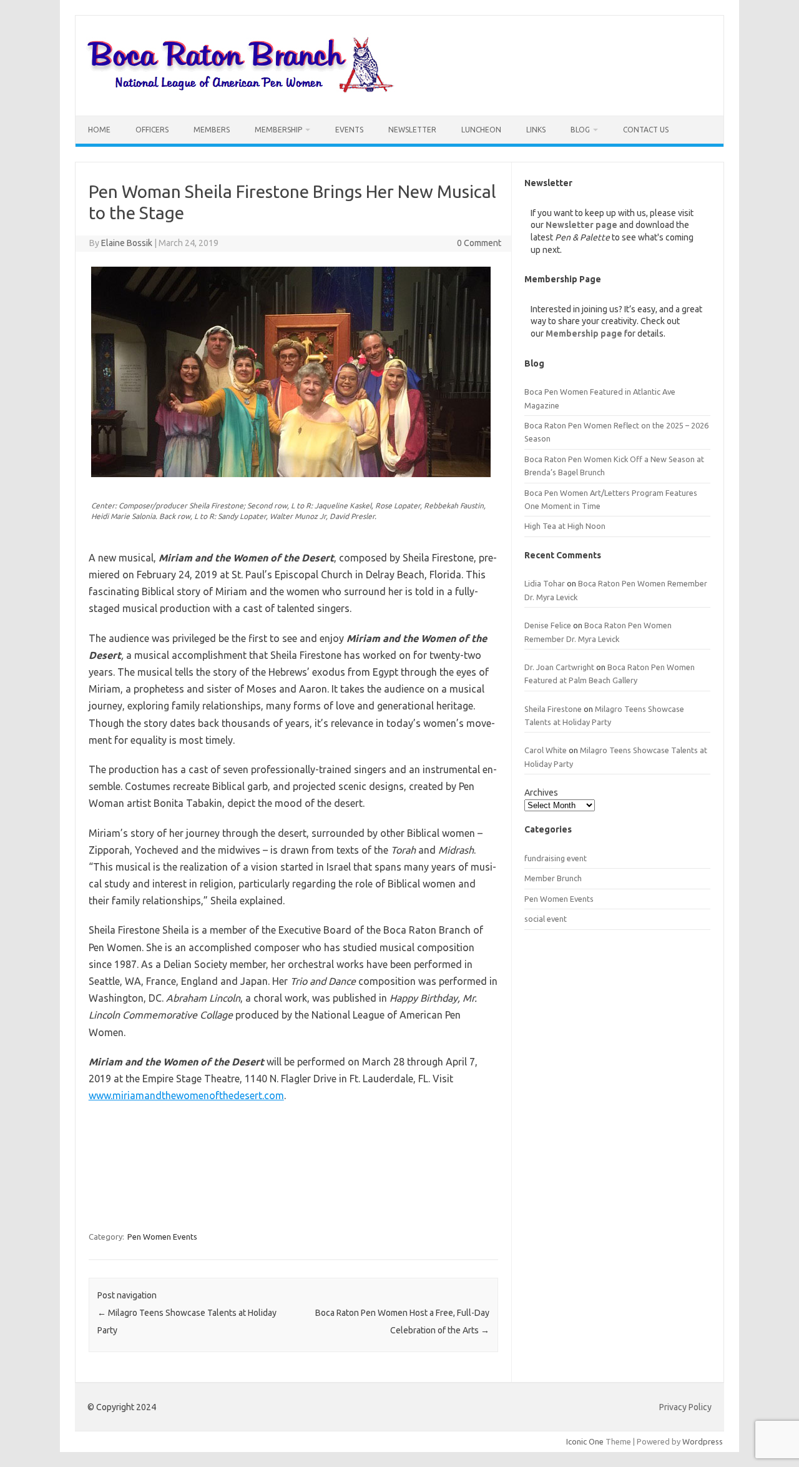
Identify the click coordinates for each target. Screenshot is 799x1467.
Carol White (545, 750)
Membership (278, 130)
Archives (541, 793)
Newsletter (412, 130)
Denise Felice (547, 625)
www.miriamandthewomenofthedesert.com (186, 1095)
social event (545, 918)
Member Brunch (553, 878)
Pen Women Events (162, 1236)
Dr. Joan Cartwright (559, 667)
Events (349, 130)
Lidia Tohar (544, 583)
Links (536, 130)
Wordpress (702, 1441)
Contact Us (646, 130)
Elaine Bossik (126, 243)
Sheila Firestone (553, 708)
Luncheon (481, 130)
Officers (152, 130)
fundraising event (555, 858)
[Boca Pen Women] (241, 94)
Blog (580, 130)
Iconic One (585, 1441)
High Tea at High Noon (564, 525)
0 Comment (479, 243)
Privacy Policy (685, 1407)
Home (99, 130)
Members (212, 130)
